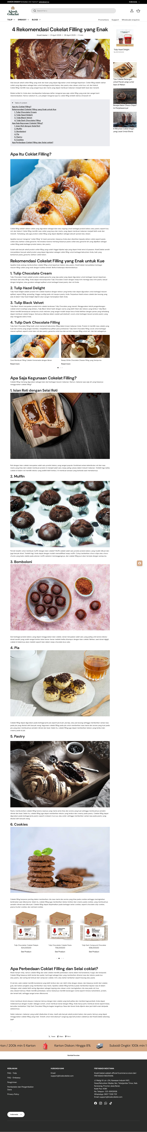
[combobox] (73, 10)
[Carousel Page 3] (62, 367)
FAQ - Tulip (12, 1073)
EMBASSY (22, 19)
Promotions (103, 20)
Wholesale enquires (131, 20)
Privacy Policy (13, 1094)
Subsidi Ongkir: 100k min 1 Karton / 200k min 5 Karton (43, 1045)
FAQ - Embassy (13, 1077)
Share (61, 1036)
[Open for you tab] (139, 563)
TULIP (9, 19)
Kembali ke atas (73, 1055)
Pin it (69, 1036)
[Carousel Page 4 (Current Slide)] (63, 958)
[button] (138, 10)
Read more (15, 364)
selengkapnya (37, 2)
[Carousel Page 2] (60, 367)
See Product (26, 951)
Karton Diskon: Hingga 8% (119, 1045)
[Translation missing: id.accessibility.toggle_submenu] (14, 19)
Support (115, 20)
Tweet (53, 1036)
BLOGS (35, 19)
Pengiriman (12, 1082)
